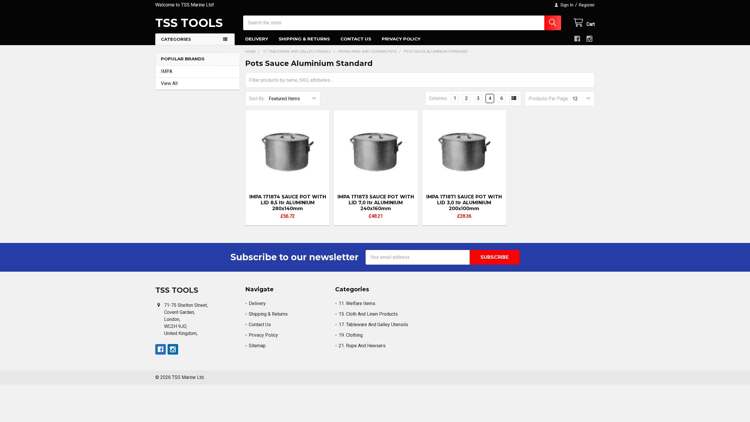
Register (587, 5)
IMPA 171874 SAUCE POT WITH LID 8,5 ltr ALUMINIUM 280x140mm (287, 202)
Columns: (438, 98)
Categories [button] (176, 39)
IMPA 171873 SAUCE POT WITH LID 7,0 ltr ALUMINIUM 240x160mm (376, 202)
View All (169, 83)
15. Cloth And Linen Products (368, 314)
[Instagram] (589, 38)
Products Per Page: (549, 98)
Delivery (256, 39)
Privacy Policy (401, 39)
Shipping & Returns (304, 39)
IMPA (166, 71)
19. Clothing (351, 335)
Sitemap (257, 345)
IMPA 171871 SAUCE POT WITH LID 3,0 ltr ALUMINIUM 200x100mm (464, 202)
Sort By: (257, 98)
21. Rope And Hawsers (362, 345)
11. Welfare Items (357, 303)
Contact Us (355, 39)
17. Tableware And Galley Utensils (373, 324)
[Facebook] (577, 38)
